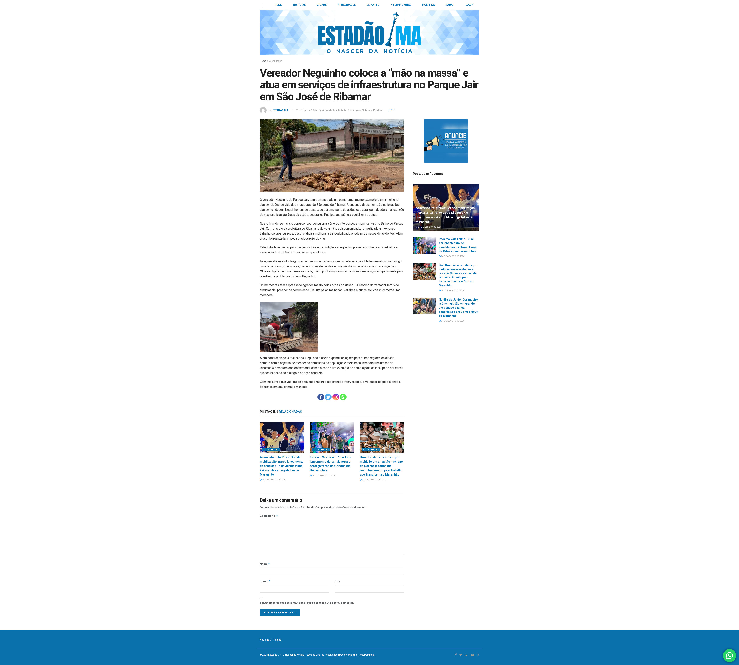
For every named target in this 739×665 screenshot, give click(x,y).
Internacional (400, 4)
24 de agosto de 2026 (273, 479)
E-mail (265, 581)
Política (428, 4)
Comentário (269, 516)
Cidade (322, 4)
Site (337, 581)
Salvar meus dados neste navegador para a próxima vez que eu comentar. (307, 602)
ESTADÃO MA (280, 110)
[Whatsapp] (343, 397)
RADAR (450, 4)
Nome (265, 564)
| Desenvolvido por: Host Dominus (356, 654)
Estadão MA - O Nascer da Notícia (286, 654)
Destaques (354, 110)
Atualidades (347, 4)
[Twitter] (328, 397)
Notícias (299, 4)
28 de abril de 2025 (306, 110)
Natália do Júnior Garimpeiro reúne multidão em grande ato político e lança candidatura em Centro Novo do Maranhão (458, 308)
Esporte (373, 4)
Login (469, 4)
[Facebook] (320, 397)
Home (278, 4)
